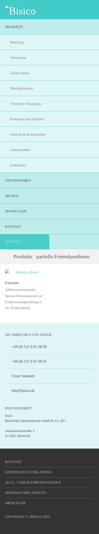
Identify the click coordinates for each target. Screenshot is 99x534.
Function (12, 283)
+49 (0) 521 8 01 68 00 (29, 347)
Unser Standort (22, 376)
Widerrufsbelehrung (26, 493)
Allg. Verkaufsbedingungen (33, 482)
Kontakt (13, 462)
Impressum (15, 503)
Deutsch (13, 242)
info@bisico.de (23, 391)
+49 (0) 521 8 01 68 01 (29, 361)
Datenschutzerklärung (28, 472)
